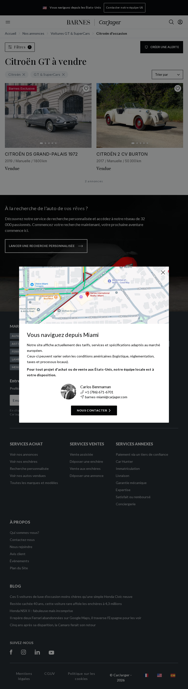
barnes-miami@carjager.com (106, 397)
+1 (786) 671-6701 (99, 392)
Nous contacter (92, 410)
